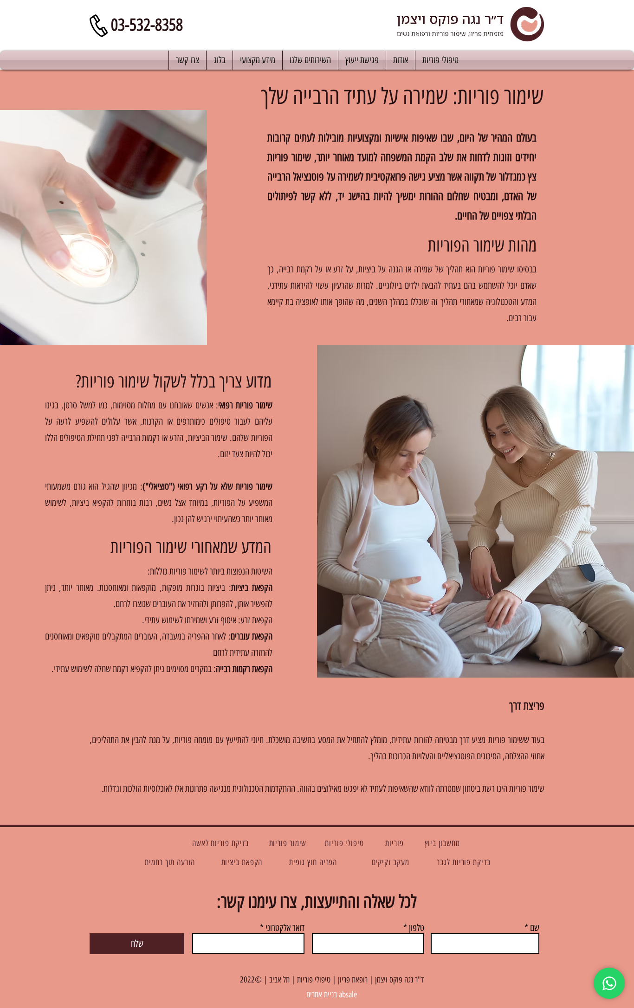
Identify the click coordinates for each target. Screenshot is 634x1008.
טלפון (416, 927)
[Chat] (609, 983)
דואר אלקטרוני (284, 927)
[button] (257, 60)
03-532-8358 (147, 25)
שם (534, 927)
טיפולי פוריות (313, 980)
